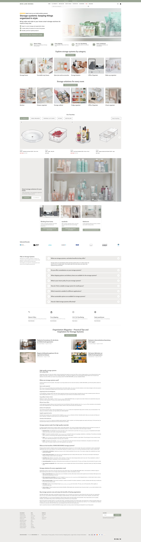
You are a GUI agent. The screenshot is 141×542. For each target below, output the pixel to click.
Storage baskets (23, 515)
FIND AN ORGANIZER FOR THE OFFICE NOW (49, 229)
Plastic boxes (59, 440)
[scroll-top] (138, 534)
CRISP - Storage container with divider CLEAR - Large (105, 151)
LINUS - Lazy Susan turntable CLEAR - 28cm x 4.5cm (79, 151)
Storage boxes (74, 449)
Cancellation (33, 527)
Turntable (91, 487)
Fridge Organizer (54, 394)
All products (33, 518)
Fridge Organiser (23, 521)
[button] (118, 3)
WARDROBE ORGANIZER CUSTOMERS (70, 229)
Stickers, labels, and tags (66, 483)
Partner (32, 524)
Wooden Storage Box (85, 430)
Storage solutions (23, 527)
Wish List (32, 517)
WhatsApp (44, 514)
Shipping (32, 526)
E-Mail (43, 515)
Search (32, 514)
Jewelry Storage (66, 409)
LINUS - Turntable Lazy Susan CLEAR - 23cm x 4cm (29, 151)
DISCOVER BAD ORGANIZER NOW (91, 229)
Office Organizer (84, 404)
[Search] (88, 6)
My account (33, 515)
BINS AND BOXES (34, 534)
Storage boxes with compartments (71, 477)
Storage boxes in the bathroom (46, 420)
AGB (31, 520)
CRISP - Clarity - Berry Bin (49, 151)
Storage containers (23, 526)
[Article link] (45, 344)
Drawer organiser (23, 524)
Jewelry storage (22, 523)
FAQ (31, 523)
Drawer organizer (61, 398)
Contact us (44, 518)
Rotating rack (22, 518)
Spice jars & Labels (23, 520)
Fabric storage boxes (50, 437)
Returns (32, 521)
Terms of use (44, 517)
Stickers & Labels (23, 517)
